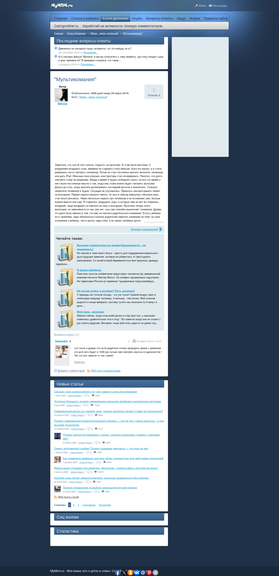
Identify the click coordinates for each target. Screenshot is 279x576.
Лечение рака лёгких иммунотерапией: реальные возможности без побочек (101, 478)
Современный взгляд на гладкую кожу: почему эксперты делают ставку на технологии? (108, 411)
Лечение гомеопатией (144, 229)
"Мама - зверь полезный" (104, 33)
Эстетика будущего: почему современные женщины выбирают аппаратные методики (107, 401)
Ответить (79, 362)
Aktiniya (62, 103)
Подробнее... (90, 52)
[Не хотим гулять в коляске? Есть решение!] (65, 298)
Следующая (88, 504)
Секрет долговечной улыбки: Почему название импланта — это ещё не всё (101, 448)
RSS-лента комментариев (106, 370)
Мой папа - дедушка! (90, 311)
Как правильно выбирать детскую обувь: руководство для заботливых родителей (113, 458)
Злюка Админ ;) (75, 395)
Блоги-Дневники (76, 33)
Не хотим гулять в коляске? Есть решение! (106, 291)
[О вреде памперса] (65, 277)
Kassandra (61, 341)
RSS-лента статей (68, 497)
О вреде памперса (89, 270)
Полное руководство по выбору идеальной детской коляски (100, 487)
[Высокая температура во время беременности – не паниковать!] (65, 252)
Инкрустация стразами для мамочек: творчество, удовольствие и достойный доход (106, 468)
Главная (58, 33)
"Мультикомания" (133, 33)
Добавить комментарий (71, 370)
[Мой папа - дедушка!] (65, 319)
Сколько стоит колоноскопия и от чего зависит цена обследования (95, 391)
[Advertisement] (86, 132)
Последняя (105, 504)
